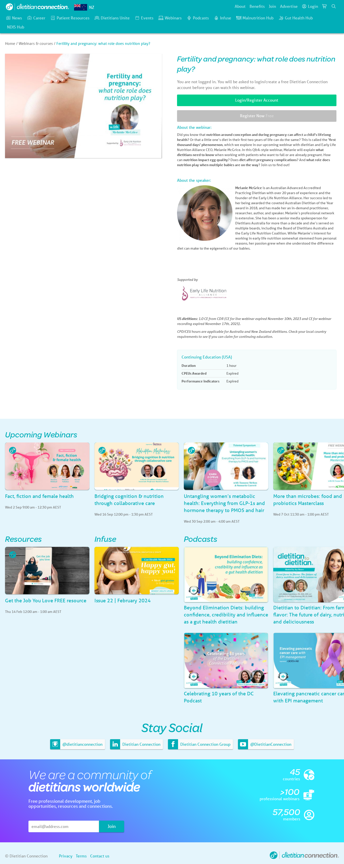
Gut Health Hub (299, 17)
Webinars (173, 17)
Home (10, 43)
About (240, 6)
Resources (23, 538)
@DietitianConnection (270, 744)
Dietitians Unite (115, 17)
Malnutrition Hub (258, 17)
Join (272, 6)
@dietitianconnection (81, 744)
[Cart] (324, 6)
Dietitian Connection (140, 744)
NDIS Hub (15, 26)
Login (313, 6)
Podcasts (201, 17)
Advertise (289, 6)
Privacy (65, 855)
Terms (81, 855)
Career (39, 17)
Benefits (257, 6)
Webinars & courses (36, 43)
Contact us (99, 855)
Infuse (225, 17)
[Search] (333, 6)
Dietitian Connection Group (204, 744)
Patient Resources (73, 17)
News (17, 17)
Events (147, 17)
